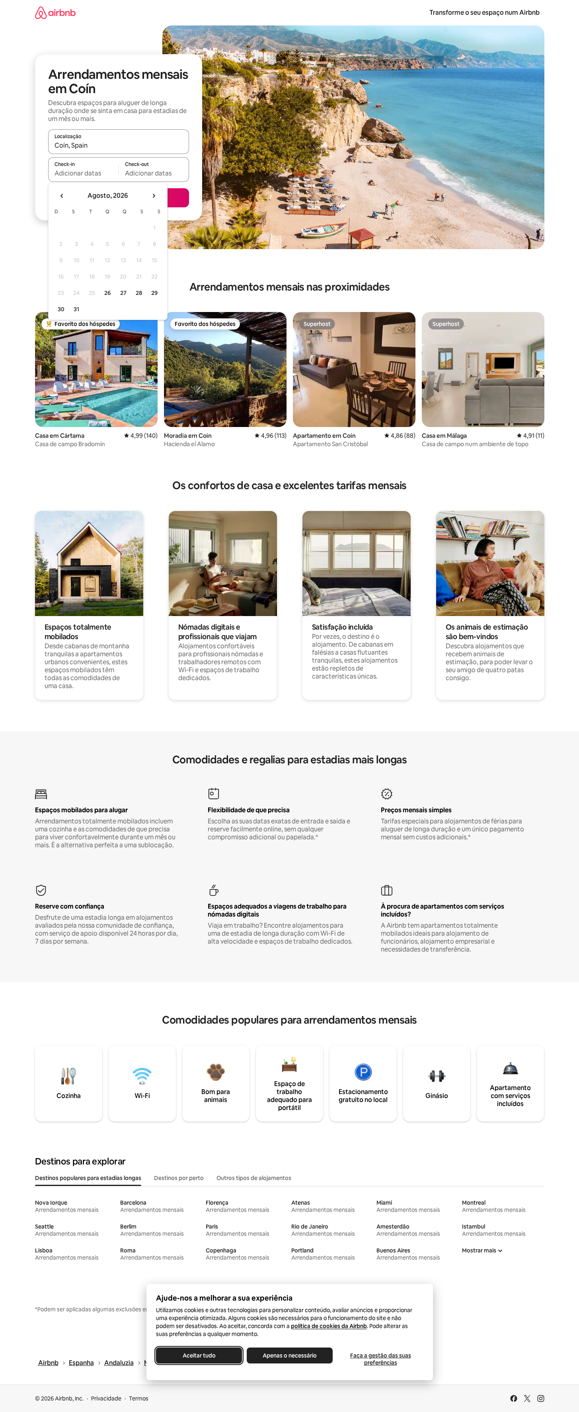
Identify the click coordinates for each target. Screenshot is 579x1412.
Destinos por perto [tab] (179, 1178)
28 (139, 292)
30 (61, 309)
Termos (138, 1398)
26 (107, 292)
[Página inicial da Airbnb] (55, 12)
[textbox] (83, 173)
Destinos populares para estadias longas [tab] (88, 1178)
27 (123, 292)
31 (76, 309)
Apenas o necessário (290, 1355)
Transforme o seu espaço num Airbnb (484, 12)
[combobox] (119, 145)
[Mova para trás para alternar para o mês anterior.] (62, 195)
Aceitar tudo (198, 1355)
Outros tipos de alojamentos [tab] (253, 1178)
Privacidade (106, 1398)
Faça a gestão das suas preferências (380, 1359)
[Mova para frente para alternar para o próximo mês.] (153, 195)
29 (154, 292)
